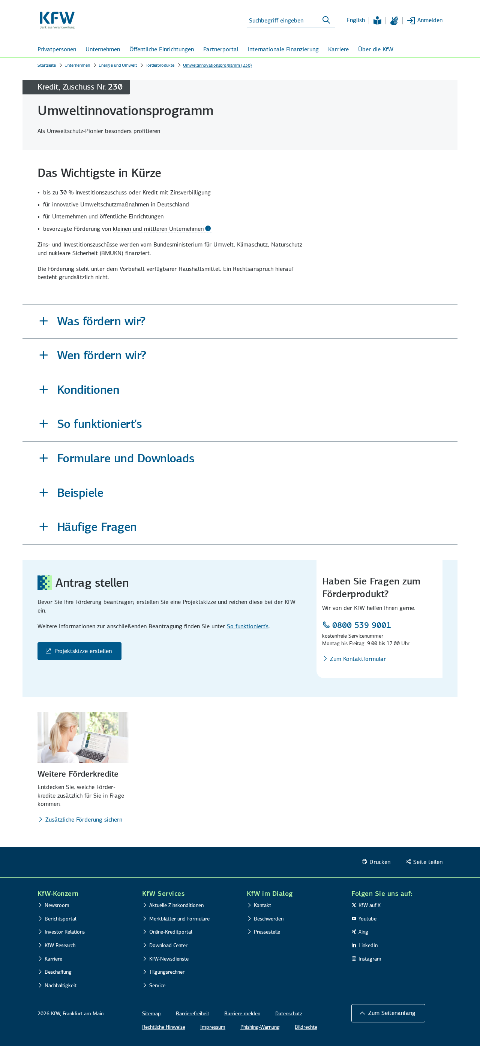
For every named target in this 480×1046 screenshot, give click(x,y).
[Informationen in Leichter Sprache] (377, 20)
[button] (240, 322)
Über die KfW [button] (375, 49)
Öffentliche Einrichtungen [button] (161, 49)
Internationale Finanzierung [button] (283, 49)
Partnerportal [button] (220, 49)
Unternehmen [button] (103, 49)
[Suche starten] (326, 20)
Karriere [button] (338, 49)
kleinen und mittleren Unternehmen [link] (158, 229)
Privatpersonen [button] (57, 49)
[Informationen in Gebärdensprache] (394, 20)
